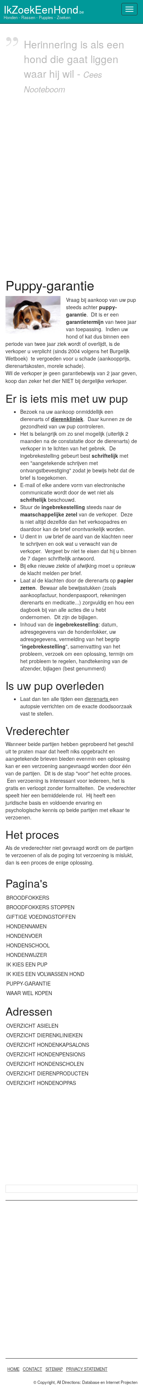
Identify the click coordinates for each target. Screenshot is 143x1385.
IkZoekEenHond (44, 9)
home (13, 1369)
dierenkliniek (67, 419)
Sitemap (54, 1369)
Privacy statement (86, 1369)
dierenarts (97, 698)
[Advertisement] (71, 184)
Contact (32, 1369)
